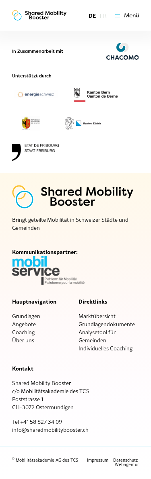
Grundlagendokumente (107, 324)
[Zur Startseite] (39, 15)
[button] (125, 15)
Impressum (97, 460)
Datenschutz (125, 460)
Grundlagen (26, 316)
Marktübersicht (97, 316)
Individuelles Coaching (105, 348)
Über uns (23, 340)
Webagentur (127, 464)
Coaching (23, 332)
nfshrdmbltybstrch (51, 430)
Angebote (24, 324)
